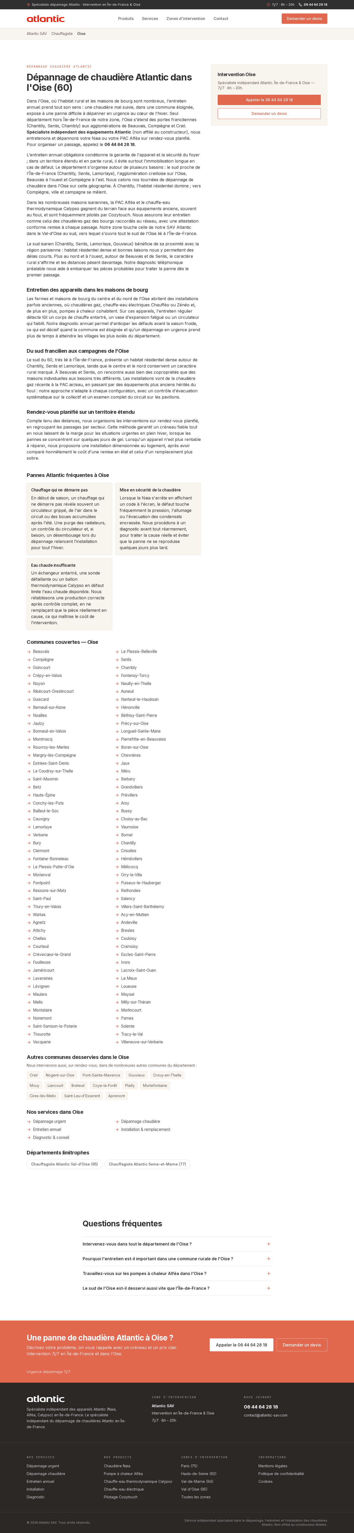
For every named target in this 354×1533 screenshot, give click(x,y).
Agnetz (39, 922)
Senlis (161, 256)
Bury (37, 843)
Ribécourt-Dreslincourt (53, 691)
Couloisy (129, 938)
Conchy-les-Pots (48, 803)
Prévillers (129, 795)
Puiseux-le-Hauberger (141, 882)
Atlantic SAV (37, 33)
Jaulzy (38, 723)
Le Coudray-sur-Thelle (53, 771)
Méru (125, 771)
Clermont (41, 850)
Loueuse (129, 986)
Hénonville (130, 707)
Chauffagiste (62, 33)
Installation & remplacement (145, 1129)
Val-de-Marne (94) (197, 1481)
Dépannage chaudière (140, 1121)
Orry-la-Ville (131, 874)
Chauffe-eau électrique (124, 1489)
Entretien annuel (47, 1129)
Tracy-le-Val (132, 1034)
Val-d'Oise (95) (194, 1489)
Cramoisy (129, 946)
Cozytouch (119, 214)
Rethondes (130, 890)
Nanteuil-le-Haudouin (140, 699)
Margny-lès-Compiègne (54, 755)
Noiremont (42, 1018)
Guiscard (41, 699)
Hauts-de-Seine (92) (199, 1473)
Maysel (127, 994)
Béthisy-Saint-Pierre (139, 715)
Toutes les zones (196, 1497)
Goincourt (41, 667)
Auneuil (127, 691)
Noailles (40, 715)
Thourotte (42, 1034)
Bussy (126, 810)
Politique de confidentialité (281, 1473)
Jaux (125, 763)
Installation (35, 1489)
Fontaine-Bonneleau (50, 858)
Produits (126, 18)
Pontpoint (41, 882)
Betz (37, 787)
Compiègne (38, 192)
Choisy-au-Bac (134, 818)
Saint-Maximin (45, 779)
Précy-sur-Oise (134, 723)
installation (100, 445)
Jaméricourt (43, 970)
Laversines (43, 978)
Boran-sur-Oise (134, 747)
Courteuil (41, 946)
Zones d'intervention (185, 18)
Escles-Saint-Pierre (138, 954)
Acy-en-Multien (135, 914)
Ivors (125, 962)
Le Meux (129, 978)
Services (150, 18)
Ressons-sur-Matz (49, 890)
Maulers (40, 994)
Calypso (71, 208)
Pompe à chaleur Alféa (123, 1473)
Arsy (125, 803)
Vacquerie (42, 1042)
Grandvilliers (132, 787)
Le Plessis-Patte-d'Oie (53, 866)
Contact (221, 18)
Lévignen (41, 986)
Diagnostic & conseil (51, 1137)
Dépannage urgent (49, 1121)
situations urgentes (120, 433)
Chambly (129, 667)
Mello (38, 1002)
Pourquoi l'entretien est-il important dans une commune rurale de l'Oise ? (158, 1258)
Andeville (129, 922)
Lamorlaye (42, 826)
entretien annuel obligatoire (57, 154)
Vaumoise (129, 826)
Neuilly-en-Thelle (136, 683)
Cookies (265, 1481)
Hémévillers (131, 858)
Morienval (42, 874)
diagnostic (146, 262)
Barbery (128, 779)
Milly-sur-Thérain (136, 1002)
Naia (96, 138)
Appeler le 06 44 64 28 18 (269, 100)
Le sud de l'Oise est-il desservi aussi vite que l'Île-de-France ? (146, 1288)
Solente (127, 1026)
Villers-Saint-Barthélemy (142, 906)
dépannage (42, 541)
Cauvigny (41, 818)
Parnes (127, 1018)
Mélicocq (129, 866)
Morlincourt (131, 1010)
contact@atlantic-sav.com (265, 1415)
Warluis (39, 914)
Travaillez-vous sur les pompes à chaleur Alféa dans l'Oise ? (145, 1273)
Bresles (127, 930)
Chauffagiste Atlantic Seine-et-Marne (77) (147, 1164)
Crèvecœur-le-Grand (52, 954)
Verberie (40, 834)
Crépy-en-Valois (47, 675)
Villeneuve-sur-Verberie (142, 1042)
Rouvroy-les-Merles (51, 747)
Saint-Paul (42, 898)
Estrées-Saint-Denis (51, 763)
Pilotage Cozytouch (121, 1497)
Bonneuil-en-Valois (49, 731)
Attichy (39, 930)
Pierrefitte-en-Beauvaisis (143, 739)
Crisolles (128, 850)
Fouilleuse (42, 962)
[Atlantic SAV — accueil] (46, 18)
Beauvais (134, 256)
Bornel (126, 834)
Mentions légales (272, 1466)
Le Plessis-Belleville (139, 651)
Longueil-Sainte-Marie (141, 731)
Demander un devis (304, 18)
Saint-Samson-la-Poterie (55, 1026)
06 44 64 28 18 (315, 4)
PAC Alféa (130, 138)
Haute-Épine (44, 795)
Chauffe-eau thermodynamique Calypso (138, 1481)
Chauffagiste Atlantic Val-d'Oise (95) (64, 1164)
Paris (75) (189, 1466)
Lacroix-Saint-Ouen (138, 970)
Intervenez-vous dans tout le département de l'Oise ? (137, 1244)
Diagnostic (36, 1497)
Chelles (39, 938)
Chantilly (125, 185)
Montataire (42, 1010)
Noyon (39, 683)
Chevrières (131, 755)
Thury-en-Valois (47, 906)
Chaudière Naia (117, 1466)
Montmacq (42, 739)
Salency (128, 898)
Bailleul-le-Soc (46, 810)
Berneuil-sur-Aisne (49, 707)
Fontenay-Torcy (135, 675)
